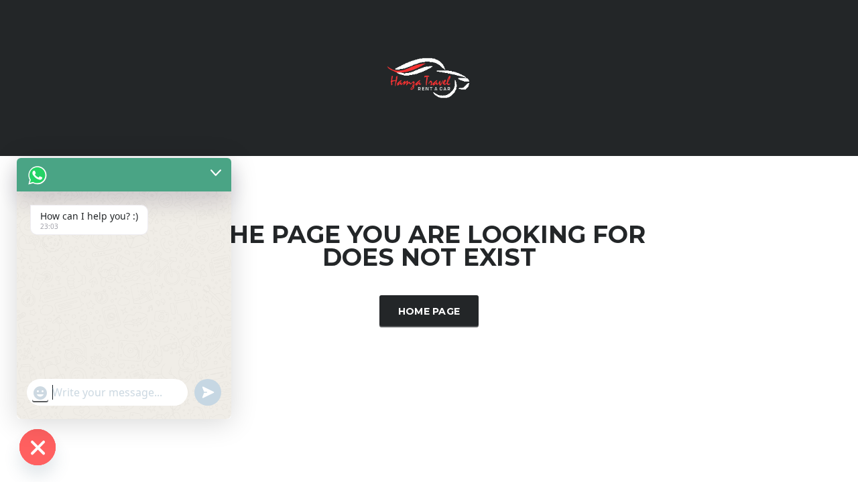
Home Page (429, 311)
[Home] (429, 76)
